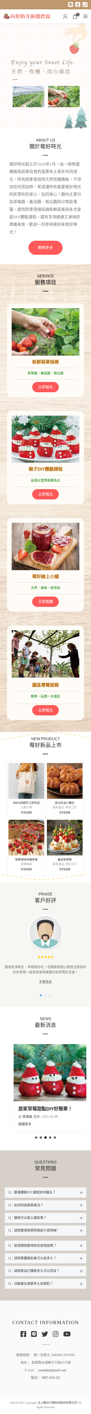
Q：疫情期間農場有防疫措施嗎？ (32, 1250)
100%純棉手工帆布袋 (26, 803)
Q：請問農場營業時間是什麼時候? (33, 1235)
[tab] (45, 1197)
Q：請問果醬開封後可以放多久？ (32, 1263)
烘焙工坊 (71, 807)
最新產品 (58, 807)
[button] (45, 248)
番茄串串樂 (65, 859)
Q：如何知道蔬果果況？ (25, 1210)
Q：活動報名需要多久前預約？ (30, 1288)
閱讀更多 (16, 1129)
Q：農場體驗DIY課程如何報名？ (32, 1197)
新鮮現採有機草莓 (26, 859)
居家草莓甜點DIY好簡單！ (37, 1114)
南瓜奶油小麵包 (64, 803)
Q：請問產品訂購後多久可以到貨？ (34, 1276)
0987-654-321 (51, 1383)
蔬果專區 (26, 864)
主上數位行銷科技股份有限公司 (57, 1408)
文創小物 (26, 807)
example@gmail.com (52, 1375)
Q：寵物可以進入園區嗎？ (27, 1223)
